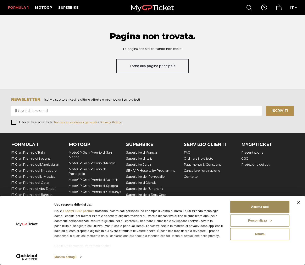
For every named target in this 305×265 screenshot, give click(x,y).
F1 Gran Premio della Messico (33, 177)
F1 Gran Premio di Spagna (30, 158)
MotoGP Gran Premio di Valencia (93, 180)
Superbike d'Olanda (141, 183)
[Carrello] (279, 7)
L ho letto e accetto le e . (70, 122)
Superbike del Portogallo (145, 177)
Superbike (68, 8)
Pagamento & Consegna (202, 164)
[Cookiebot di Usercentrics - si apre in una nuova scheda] (27, 257)
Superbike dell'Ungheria (144, 189)
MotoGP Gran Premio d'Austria (92, 163)
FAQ (187, 152)
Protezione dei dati (255, 164)
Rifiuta (260, 234)
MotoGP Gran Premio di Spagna (93, 186)
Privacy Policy (110, 122)
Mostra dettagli (65, 257)
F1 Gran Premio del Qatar (30, 183)
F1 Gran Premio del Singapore (34, 171)
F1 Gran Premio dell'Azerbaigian (35, 164)
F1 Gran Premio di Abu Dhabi (33, 189)
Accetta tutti (260, 206)
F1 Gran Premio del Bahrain (31, 195)
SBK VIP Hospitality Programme (151, 171)
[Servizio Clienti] (264, 7)
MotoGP (43, 8)
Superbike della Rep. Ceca (146, 195)
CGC (244, 158)
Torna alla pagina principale (152, 66)
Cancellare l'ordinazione (202, 171)
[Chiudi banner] (298, 202)
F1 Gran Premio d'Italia (28, 152)
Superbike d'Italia (139, 158)
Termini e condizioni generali (75, 122)
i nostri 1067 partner (78, 211)
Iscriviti (280, 111)
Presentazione (252, 152)
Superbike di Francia (141, 152)
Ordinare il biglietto (198, 158)
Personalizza (257, 220)
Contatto (191, 177)
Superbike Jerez (138, 164)
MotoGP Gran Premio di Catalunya (95, 192)
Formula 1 (18, 8)
